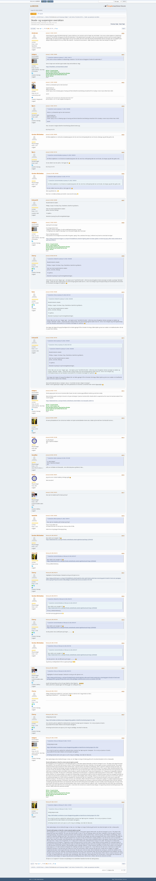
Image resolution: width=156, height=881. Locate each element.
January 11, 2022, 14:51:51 (51, 105)
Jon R (58, 17)
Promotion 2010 (78, 17)
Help (113, 879)
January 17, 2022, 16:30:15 (51, 222)
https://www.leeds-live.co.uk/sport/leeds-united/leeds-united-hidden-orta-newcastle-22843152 (70, 400)
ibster (33, 437)
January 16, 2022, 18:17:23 (51, 152)
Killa (33, 492)
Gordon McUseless (38, 134)
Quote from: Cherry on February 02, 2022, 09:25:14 (59, 671)
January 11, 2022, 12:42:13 (51, 33)
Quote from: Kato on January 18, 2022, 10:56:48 (58, 341)
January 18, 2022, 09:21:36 (51, 255)
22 (50, 28)
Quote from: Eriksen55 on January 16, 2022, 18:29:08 (60, 259)
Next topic (122, 24)
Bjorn (33, 106)
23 (52, 28)
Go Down (33, 28)
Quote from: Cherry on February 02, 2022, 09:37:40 (59, 646)
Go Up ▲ (125, 879)
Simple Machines (40, 879)
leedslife (34, 515)
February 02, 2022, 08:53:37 (51, 535)
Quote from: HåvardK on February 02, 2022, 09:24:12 (60, 599)
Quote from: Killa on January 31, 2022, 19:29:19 (58, 518)
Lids (70, 17)
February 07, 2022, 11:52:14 (51, 714)
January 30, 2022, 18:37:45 (51, 455)
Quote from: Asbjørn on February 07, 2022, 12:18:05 (59, 805)
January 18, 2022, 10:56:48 (51, 291)
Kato (33, 292)
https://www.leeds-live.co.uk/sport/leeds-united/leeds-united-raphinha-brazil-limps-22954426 (69, 539)
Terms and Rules (118, 879)
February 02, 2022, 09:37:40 (51, 619)
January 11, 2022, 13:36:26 (51, 54)
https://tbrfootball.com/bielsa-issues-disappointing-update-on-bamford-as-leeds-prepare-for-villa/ (70, 720)
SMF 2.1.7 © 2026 (32, 879)
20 (46, 28)
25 (55, 28)
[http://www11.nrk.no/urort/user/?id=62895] (32, 97)
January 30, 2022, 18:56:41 (51, 474)
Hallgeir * (66, 17)
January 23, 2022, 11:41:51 (51, 390)
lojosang (62, 17)
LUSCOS (34, 6)
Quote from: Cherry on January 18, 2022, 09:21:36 (59, 295)
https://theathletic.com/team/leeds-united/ (57, 66)
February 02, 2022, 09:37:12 (51, 595)
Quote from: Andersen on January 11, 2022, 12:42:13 (60, 57)
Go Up (32, 863)
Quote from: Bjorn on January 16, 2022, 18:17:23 (59, 176)
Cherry (34, 256)
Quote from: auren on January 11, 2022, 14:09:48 (59, 109)
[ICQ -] (32, 268)
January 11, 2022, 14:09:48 (51, 82)
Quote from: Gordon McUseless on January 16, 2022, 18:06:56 (61, 155)
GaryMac (34, 455)
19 (44, 28)
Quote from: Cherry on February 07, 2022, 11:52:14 (59, 741)
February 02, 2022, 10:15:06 (51, 642)
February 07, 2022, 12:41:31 (51, 801)
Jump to (104, 870)
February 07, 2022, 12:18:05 (51, 737)
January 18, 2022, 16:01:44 (51, 337)
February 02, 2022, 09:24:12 (51, 553)
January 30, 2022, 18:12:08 (51, 437)
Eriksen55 (35, 200)
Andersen (35, 33)
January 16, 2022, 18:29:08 (51, 200)
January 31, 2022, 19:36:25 (51, 515)
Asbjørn (34, 54)
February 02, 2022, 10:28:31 (51, 668)
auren (34, 82)
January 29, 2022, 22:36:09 (51, 417)
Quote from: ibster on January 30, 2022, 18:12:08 (59, 458)
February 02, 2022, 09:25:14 (51, 572)
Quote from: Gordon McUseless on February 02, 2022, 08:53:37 (62, 556)
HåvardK (34, 418)
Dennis (73, 17)
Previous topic (114, 24)
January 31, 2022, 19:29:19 (51, 492)
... (43, 28)
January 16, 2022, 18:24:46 (52, 173)
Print (123, 28)
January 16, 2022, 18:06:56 (51, 134)
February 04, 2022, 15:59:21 (51, 691)
